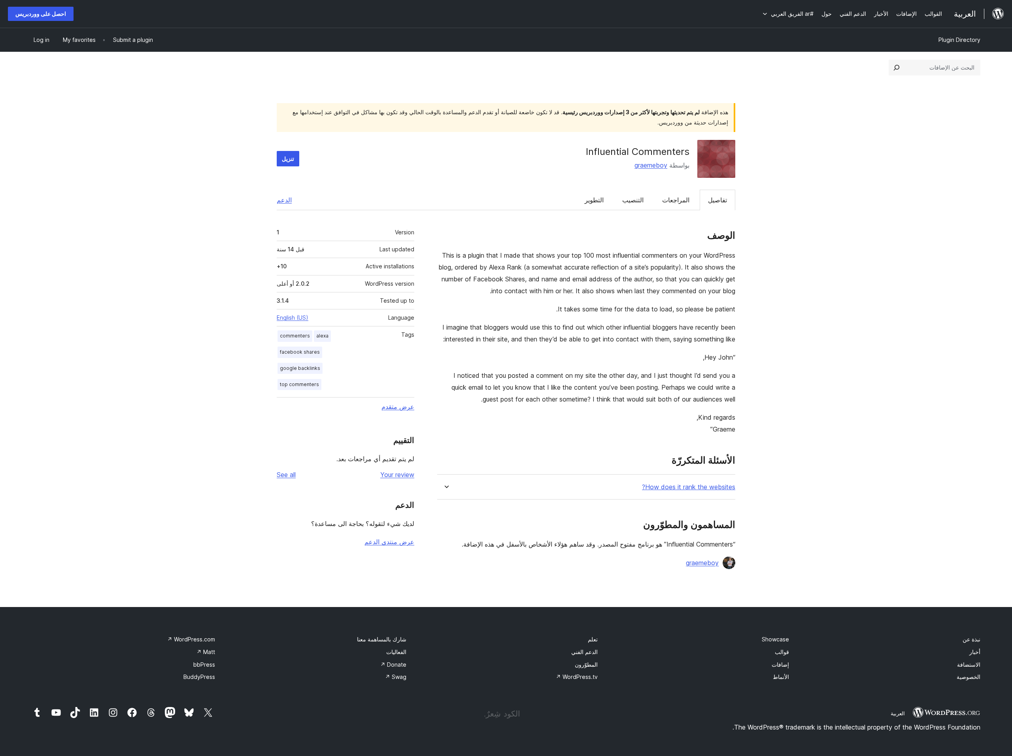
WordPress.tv (577, 676)
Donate (393, 664)
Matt (205, 652)
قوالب (782, 652)
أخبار (974, 652)
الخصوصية (968, 676)
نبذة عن (971, 639)
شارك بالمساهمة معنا (381, 639)
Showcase (775, 639)
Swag (395, 676)
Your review (397, 475)
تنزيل (288, 158)
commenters (295, 336)
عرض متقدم (397, 407)
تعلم (593, 639)
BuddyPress (199, 676)
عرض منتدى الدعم (389, 542)
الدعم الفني (584, 652)
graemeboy (650, 165)
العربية (898, 713)
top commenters (299, 384)
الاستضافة (968, 664)
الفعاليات (396, 652)
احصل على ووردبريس (40, 13)
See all (286, 475)
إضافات (780, 664)
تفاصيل (717, 200)
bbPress (204, 664)
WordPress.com (191, 639)
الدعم (284, 200)
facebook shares (300, 352)
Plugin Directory (959, 39)
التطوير (594, 200)
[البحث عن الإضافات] (896, 67)
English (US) (292, 317)
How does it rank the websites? (688, 487)
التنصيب (633, 200)
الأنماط (781, 676)
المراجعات (675, 200)
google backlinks (300, 368)
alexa (322, 336)
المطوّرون (586, 664)
